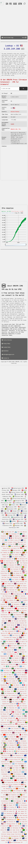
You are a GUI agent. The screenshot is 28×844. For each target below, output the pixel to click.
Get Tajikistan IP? (18, 722)
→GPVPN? (13, 521)
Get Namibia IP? (16, 662)
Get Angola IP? (16, 536)
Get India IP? (16, 554)
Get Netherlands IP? (10, 585)
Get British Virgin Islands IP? (16, 623)
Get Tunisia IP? (8, 689)
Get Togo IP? (10, 627)
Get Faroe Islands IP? (20, 581)
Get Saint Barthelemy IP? (18, 645)
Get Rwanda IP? (10, 641)
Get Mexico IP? (22, 817)
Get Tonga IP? (8, 583)
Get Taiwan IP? (22, 608)
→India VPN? (23, 509)
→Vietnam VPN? (11, 515)
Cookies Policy (6, 347)
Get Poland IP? (22, 652)
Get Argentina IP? (20, 763)
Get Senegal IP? (18, 790)
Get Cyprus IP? (11, 720)
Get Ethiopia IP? (8, 753)
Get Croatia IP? (11, 807)
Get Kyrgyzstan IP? (12, 734)
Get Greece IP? (19, 616)
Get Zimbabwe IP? (13, 534)
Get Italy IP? (19, 629)
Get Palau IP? (7, 670)
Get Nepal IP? (22, 813)
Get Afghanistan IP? (10, 693)
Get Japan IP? (22, 811)
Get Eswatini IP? (13, 794)
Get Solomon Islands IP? (19, 687)
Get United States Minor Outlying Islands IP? (14, 793)
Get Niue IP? (10, 676)
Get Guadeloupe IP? (16, 842)
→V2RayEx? (9, 500)
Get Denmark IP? (19, 712)
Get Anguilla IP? (15, 772)
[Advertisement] (14, 21)
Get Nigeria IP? (13, 666)
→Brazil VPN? (15, 504)
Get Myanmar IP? (16, 838)
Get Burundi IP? (9, 532)
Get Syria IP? (10, 817)
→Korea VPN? (6, 488)
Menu (23, 37)
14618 (12, 124)
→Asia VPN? (6, 511)
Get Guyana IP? (11, 745)
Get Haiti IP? (22, 641)
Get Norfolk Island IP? (13, 567)
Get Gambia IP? (11, 697)
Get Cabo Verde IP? (15, 830)
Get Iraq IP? (16, 701)
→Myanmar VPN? (19, 525)
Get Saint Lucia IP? (13, 540)
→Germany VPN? (16, 490)
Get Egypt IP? (10, 805)
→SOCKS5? (21, 515)
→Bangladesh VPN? (11, 509)
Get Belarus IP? (18, 550)
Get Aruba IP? (11, 737)
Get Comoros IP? (11, 743)
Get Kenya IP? (17, 573)
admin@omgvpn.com (8, 354)
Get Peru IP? (10, 751)
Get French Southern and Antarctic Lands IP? (14, 758)
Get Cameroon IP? (15, 571)
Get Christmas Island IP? (12, 765)
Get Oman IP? (23, 561)
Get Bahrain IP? (15, 612)
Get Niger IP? (8, 691)
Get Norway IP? (21, 583)
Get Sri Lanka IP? (12, 681)
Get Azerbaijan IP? (10, 643)
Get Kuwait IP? (11, 587)
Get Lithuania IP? (18, 761)
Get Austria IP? (16, 826)
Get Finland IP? (16, 728)
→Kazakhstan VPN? (18, 517)
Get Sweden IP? (16, 658)
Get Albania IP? (22, 780)
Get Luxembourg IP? (17, 786)
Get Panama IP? (17, 714)
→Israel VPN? (20, 494)
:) (16, 3)
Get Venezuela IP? (14, 739)
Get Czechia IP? (13, 683)
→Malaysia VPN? (12, 507)
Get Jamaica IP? (21, 691)
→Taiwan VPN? (16, 511)
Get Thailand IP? (11, 590)
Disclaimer (6, 351)
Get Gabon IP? (17, 552)
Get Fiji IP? (16, 635)
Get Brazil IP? (19, 672)
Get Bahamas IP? (18, 801)
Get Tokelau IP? (10, 544)
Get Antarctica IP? (12, 654)
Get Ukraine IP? (16, 546)
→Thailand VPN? (18, 519)
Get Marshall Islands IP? (14, 710)
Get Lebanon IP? (11, 600)
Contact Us (6, 358)
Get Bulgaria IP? (15, 660)
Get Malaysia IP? (18, 594)
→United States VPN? (17, 492)
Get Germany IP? (18, 774)
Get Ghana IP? (7, 629)
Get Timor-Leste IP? (13, 602)
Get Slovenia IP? (11, 679)
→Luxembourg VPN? (19, 502)
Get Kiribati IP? (11, 749)
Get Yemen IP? (16, 768)
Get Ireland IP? (22, 751)
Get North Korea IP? (13, 759)
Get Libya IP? (16, 699)
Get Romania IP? (18, 575)
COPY (23, 48)
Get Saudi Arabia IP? (19, 778)
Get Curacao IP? (22, 689)
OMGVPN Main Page (8, 37)
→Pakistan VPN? (18, 496)
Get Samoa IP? (22, 627)
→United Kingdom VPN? (12, 513)
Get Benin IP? (17, 685)
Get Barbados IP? (16, 604)
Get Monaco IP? (22, 724)
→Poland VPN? (19, 523)
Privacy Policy (6, 343)
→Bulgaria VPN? (19, 500)
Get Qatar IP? (19, 670)
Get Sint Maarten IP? (10, 563)
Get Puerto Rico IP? (13, 592)
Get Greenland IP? (10, 610)
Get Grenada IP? (9, 608)
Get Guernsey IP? (15, 633)
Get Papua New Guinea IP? (12, 782)
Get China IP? (17, 656)
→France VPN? (8, 523)
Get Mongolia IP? (17, 755)
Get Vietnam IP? (15, 569)
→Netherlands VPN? (18, 488)
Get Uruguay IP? (18, 716)
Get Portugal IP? (12, 647)
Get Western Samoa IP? (20, 606)
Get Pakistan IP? (11, 708)
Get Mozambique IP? (10, 819)
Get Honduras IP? (9, 813)
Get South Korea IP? (10, 625)
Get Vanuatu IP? (11, 565)
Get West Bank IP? (11, 747)
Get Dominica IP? (18, 614)
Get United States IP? (11, 823)
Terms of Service (7, 340)
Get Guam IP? (23, 821)
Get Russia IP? (11, 821)
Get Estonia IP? (8, 815)
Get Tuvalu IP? (16, 579)
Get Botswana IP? (15, 828)
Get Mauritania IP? (20, 668)
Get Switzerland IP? (9, 561)
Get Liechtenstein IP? (10, 726)
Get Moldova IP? (22, 558)
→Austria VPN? (23, 521)
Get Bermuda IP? (8, 780)
